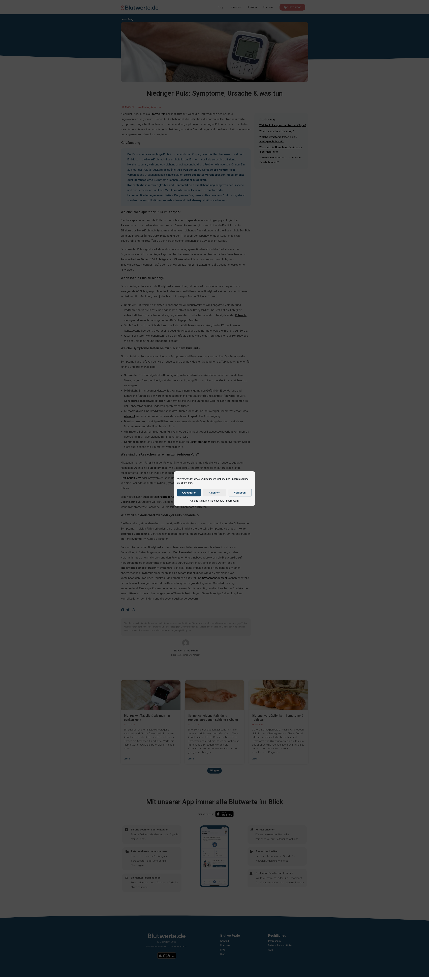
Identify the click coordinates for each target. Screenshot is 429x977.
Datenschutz (217, 500)
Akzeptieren (189, 492)
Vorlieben (240, 492)
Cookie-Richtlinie (199, 500)
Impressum (232, 500)
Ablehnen (214, 492)
